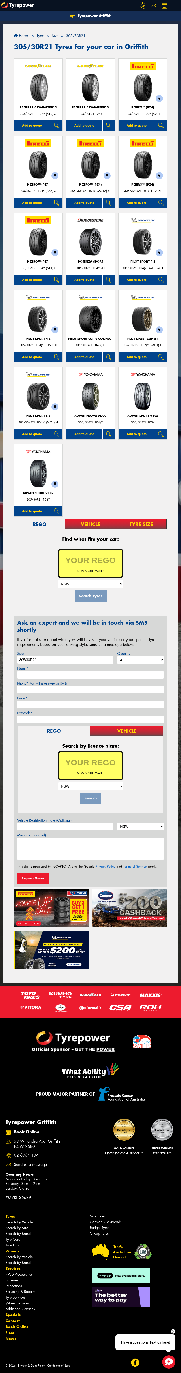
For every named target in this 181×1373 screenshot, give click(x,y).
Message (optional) (31, 835)
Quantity (123, 653)
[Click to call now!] (142, 5)
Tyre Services (15, 1297)
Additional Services (20, 1309)
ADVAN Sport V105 (142, 416)
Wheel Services (17, 1303)
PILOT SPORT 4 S (142, 262)
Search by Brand (18, 1233)
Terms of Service (135, 866)
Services (13, 1268)
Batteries (12, 1280)
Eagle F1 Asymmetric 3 (38, 107)
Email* (22, 698)
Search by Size (17, 1228)
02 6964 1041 (27, 1155)
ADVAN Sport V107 (38, 493)
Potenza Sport (90, 262)
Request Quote (33, 878)
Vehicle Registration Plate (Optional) (44, 820)
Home (23, 35)
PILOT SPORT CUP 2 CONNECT (90, 339)
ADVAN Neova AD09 (90, 416)
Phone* (42, 683)
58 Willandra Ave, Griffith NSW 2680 (37, 1144)
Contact (13, 1320)
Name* (22, 668)
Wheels (12, 1251)
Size (20, 653)
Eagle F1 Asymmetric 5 (90, 107)
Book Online (17, 1326)
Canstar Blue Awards (105, 1222)
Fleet (10, 1332)
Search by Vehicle (19, 1222)
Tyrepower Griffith (94, 15)
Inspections (14, 1286)
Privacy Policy (105, 866)
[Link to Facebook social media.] (135, 1363)
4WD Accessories (19, 1274)
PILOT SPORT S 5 (38, 416)
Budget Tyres (99, 1227)
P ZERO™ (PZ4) (142, 107)
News (11, 1338)
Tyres (10, 1216)
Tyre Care (13, 1239)
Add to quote (32, 125)
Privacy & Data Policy (31, 1365)
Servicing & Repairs (20, 1291)
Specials (13, 1314)
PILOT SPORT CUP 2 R (143, 339)
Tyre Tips (12, 1245)
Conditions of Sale (58, 1365)
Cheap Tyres (99, 1233)
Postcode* (25, 713)
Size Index (98, 1216)
